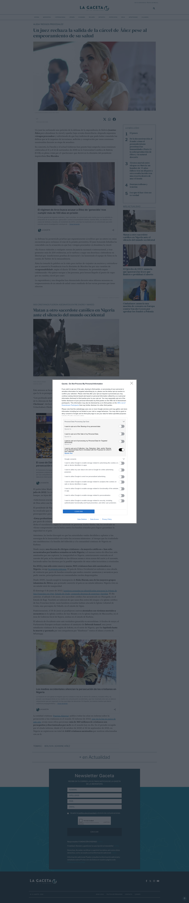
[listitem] (94, 421)
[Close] (132, 384)
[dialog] (94, 451)
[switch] (121, 426)
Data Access (94, 519)
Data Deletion (82, 519)
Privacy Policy (107, 519)
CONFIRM (79, 511)
